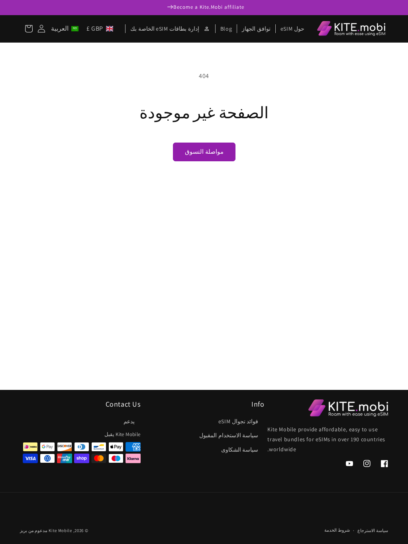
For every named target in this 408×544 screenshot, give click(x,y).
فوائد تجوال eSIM (238, 421)
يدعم (129, 421)
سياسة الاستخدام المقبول (228, 435)
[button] (83, 28)
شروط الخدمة (337, 530)
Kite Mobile (60, 530)
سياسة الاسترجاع (372, 530)
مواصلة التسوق (204, 151)
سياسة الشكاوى (240, 449)
